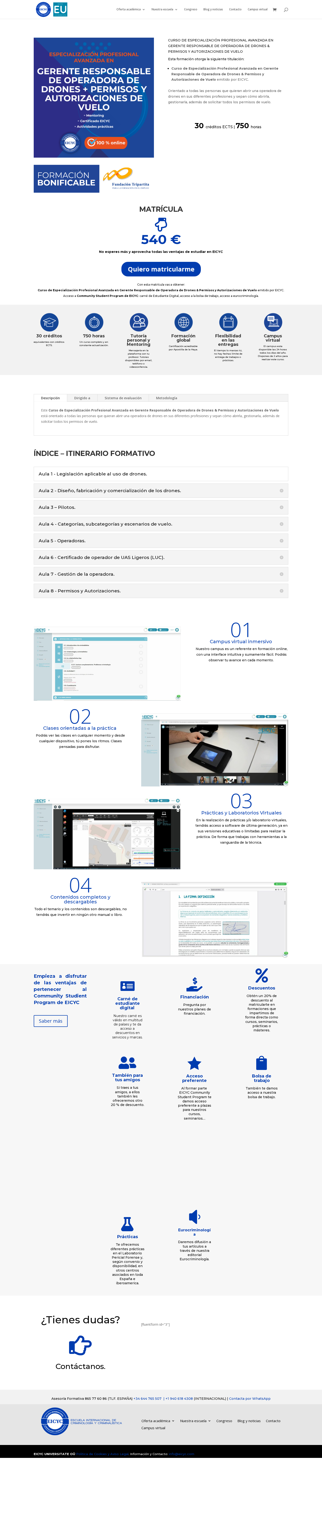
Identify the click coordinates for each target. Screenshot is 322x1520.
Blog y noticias (213, 9)
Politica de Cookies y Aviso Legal (102, 1454)
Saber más (50, 1021)
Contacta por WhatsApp (250, 1398)
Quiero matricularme (161, 269)
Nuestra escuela (162, 9)
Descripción (50, 398)
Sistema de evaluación (123, 398)
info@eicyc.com (181, 1454)
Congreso (190, 9)
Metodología (166, 398)
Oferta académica (128, 9)
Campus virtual (258, 9)
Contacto (235, 9)
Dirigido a (82, 398)
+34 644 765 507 (163, 1398)
